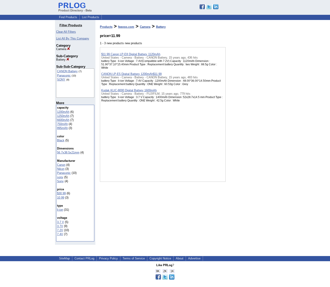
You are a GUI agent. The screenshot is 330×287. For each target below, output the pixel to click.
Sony (60, 181)
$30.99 (61, 193)
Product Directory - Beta (75, 10)
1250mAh (63, 116)
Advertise (194, 258)
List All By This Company (72, 38)
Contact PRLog (84, 258)
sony (60, 177)
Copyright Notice (160, 258)
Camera (61, 49)
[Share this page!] (209, 8)
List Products (90, 17)
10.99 (60, 197)
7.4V (60, 234)
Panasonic (64, 75)
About (179, 258)
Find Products (68, 17)
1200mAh (63, 112)
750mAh (62, 124)
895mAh (62, 128)
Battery (61, 59)
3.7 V (60, 222)
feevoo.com (126, 26)
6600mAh (63, 120)
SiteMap (64, 258)
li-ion (60, 209)
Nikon (60, 169)
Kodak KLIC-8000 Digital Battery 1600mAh (129, 90)
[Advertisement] (248, 116)
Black (60, 140)
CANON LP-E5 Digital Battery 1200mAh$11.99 (131, 74)
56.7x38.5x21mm (68, 152)
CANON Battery (67, 71)
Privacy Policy (108, 258)
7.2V (60, 230)
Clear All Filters (66, 31)
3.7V (60, 226)
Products (106, 26)
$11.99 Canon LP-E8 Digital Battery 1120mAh (130, 54)
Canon (61, 165)
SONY (61, 79)
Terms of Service (134, 258)
